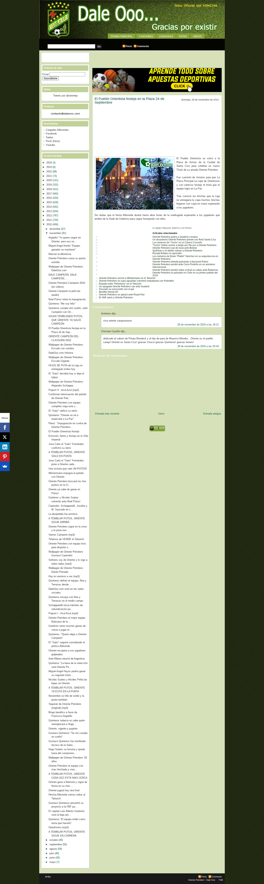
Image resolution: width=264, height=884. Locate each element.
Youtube (50, 145)
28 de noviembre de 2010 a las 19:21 (198, 324)
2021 (49, 176)
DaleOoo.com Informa (182, 228)
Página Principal (122, 36)
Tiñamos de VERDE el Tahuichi (66, 539)
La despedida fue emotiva (63, 514)
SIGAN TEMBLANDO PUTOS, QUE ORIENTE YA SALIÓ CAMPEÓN (66, 320)
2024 (49, 162)
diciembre (55, 228)
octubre (54, 839)
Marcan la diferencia (60, 254)
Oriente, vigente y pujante (63, 728)
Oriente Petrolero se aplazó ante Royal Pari (122, 294)
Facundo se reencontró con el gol (116, 289)
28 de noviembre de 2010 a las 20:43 (198, 346)
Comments (143, 46)
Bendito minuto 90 (108, 292)
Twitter (49, 137)
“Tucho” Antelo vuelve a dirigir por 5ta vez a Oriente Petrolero (184, 245)
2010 (49, 224)
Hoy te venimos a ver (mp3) (64, 576)
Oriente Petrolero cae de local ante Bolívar (174, 248)
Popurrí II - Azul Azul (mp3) (64, 390)
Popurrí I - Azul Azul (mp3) (63, 613)
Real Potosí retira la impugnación (67, 299)
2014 (49, 206)
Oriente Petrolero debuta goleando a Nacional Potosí (180, 261)
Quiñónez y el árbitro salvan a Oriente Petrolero (177, 250)
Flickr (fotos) (53, 141)
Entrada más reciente (107, 413)
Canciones (146, 36)
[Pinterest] (5, 456)
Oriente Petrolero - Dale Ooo (201, 880)
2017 (49, 193)
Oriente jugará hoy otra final (64, 790)
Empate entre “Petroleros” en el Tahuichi (120, 283)
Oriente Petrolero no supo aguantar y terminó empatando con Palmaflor (136, 280)
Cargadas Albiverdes (57, 129)
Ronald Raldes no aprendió (167, 253)
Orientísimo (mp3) (59, 827)
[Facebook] (5, 427)
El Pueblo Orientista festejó (64, 431)
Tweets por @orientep (65, 95)
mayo (52, 862)
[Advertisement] (132, 40)
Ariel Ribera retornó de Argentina (67, 658)
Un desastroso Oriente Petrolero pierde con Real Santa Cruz (184, 239)
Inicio (161, 413)
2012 (49, 215)
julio (52, 853)
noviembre (55, 233)
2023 (49, 167)
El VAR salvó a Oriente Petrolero (116, 297)
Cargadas (166, 36)
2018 (49, 189)
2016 (49, 197)
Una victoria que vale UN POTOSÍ (68, 468)
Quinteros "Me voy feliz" (62, 303)
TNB (221, 880)
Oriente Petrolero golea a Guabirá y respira (175, 237)
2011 (49, 219)
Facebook (51, 133)
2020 (49, 180)
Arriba (48, 876)
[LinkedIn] (5, 447)
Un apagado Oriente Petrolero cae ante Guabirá (124, 286)
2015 (49, 202)
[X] (5, 437)
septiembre (56, 844)
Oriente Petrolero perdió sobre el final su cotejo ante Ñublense (185, 270)
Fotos (183, 36)
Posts (129, 46)
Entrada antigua (212, 413)
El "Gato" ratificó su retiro (63, 410)
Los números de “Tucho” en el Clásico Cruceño (177, 242)
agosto (53, 848)
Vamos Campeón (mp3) (62, 534)
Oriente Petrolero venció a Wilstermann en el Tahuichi (127, 278)
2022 (49, 171)
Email (45, 74)
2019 (49, 184)
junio (52, 857)
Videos (197, 36)
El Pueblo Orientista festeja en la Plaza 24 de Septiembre (129, 101)
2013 (49, 211)
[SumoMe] (5, 466)
